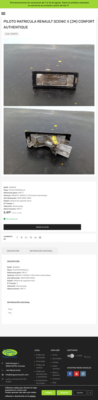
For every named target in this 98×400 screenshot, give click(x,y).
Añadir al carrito (42, 227)
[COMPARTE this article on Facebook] (16, 237)
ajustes (32, 396)
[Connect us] (69, 373)
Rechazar (64, 392)
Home (55, 355)
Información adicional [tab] (41, 251)
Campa (55, 362)
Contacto (56, 379)
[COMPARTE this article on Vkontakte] (35, 237)
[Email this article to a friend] (39, 237)
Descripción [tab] (13, 251)
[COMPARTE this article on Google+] (26, 237)
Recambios (57, 359)
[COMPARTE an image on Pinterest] (30, 237)
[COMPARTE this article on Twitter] (21, 237)
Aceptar (48, 392)
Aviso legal (40, 361)
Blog (54, 382)
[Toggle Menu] (3, 14)
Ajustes (80, 392)
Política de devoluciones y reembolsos (41, 374)
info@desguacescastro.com (17, 375)
